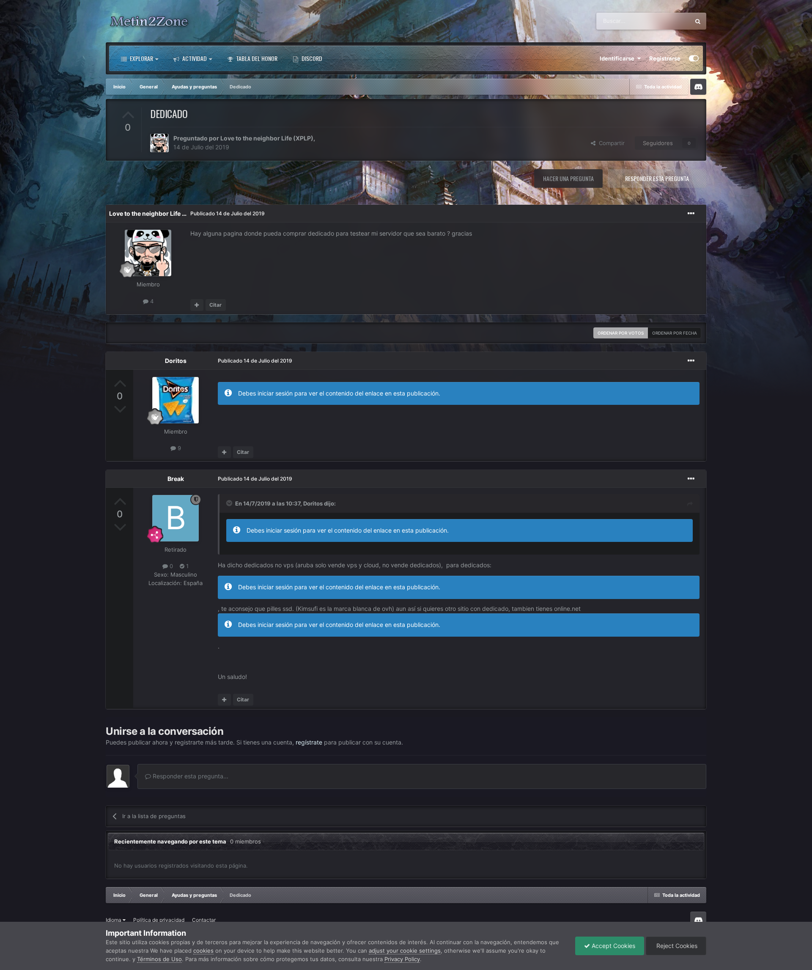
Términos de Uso (159, 959)
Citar (215, 305)
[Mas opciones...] (691, 214)
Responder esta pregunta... (189, 776)
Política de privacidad (158, 920)
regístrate (309, 742)
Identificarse (618, 58)
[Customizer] (694, 58)
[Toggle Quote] (230, 503)
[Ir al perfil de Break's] (175, 518)
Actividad (194, 58)
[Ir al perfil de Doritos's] (175, 400)
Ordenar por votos (621, 332)
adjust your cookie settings (405, 950)
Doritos (176, 360)
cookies (203, 950)
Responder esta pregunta (657, 178)
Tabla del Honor (256, 58)
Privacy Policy (402, 959)
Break (175, 478)
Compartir (610, 143)
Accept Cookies (612, 945)
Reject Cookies (676, 945)
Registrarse (664, 58)
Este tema (666, 21)
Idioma (114, 920)
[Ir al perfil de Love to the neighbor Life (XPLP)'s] (159, 143)
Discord (311, 58)
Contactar (204, 920)
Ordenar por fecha (674, 332)
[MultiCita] (196, 305)
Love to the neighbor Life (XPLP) (266, 138)
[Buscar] (697, 21)
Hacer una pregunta (568, 178)
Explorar (141, 58)
